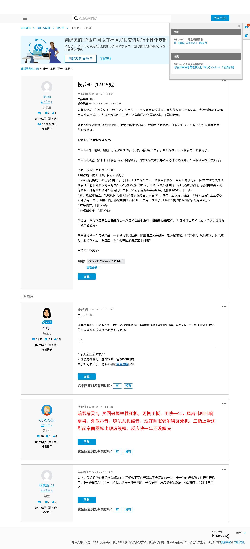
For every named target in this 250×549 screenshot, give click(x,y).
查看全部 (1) (93, 267)
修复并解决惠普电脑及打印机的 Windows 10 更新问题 (204, 67)
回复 (87, 276)
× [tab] (239, 26)
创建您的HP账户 (80, 59)
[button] (224, 80)
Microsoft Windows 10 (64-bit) (105, 261)
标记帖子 (47, 128)
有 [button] (117, 386)
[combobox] (121, 18)
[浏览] (24, 18)
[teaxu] (46, 86)
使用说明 (122, 364)
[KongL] (46, 312)
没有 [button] (128, 386)
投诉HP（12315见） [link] (82, 28)
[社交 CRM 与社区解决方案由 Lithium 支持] (220, 534)
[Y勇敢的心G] (46, 410)
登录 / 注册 (220, 18)
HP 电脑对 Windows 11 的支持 (190, 42)
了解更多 (106, 58)
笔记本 (60, 28)
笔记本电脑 (43, 28)
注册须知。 (240, 542)
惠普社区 (26, 28)
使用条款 (226, 542)
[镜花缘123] (46, 475)
